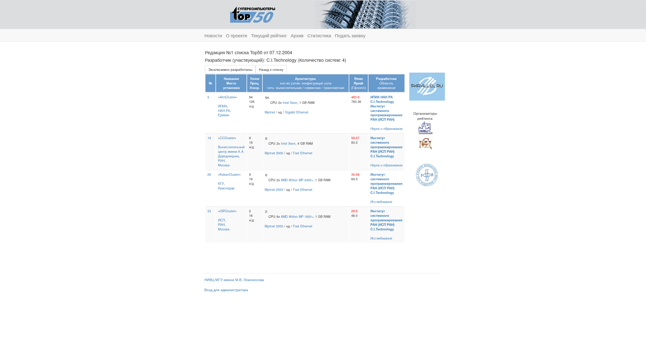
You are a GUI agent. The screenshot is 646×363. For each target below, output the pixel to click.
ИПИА (222, 106)
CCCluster (227, 138)
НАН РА (224, 110)
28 (209, 174)
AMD (284, 180)
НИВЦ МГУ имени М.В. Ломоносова (234, 279)
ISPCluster (227, 211)
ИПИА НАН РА (381, 97)
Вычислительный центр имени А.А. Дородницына (231, 151)
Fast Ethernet (302, 153)
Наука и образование (386, 128)
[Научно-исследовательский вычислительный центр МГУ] (425, 127)
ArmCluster (227, 97)
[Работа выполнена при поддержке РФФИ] (427, 174)
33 (209, 211)
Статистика (319, 35)
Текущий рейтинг (269, 35)
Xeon (293, 102)
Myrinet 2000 (274, 153)
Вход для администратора (226, 289)
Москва (223, 165)
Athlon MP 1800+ (301, 216)
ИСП (221, 220)
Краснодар (226, 188)
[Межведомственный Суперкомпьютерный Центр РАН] (425, 142)
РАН (221, 160)
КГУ (221, 183)
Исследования (381, 201)
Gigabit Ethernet (296, 112)
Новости (213, 35)
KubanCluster (229, 174)
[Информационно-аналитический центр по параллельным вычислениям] (427, 85)
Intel (286, 102)
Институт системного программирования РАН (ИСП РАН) (386, 113)
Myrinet (270, 112)
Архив (297, 35)
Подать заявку (350, 35)
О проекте (236, 35)
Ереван (223, 115)
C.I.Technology (382, 101)
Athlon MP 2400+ (301, 180)
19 (209, 138)
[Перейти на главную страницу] (252, 13)
